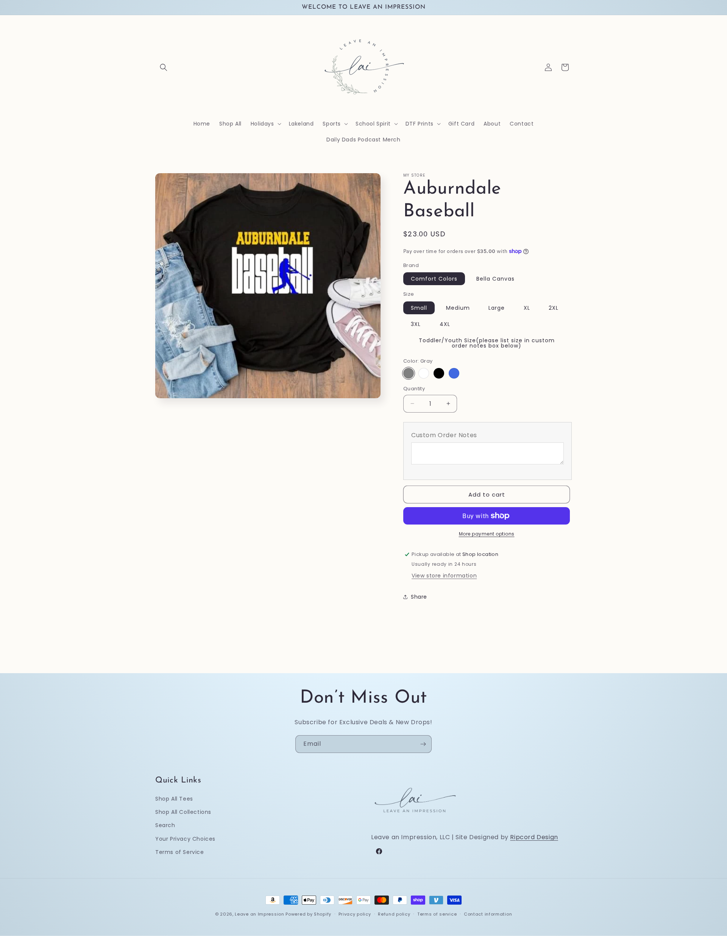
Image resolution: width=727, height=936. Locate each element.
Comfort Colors (434, 279)
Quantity (414, 388)
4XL (445, 324)
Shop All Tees (174, 799)
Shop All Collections (183, 812)
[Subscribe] (423, 744)
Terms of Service (179, 852)
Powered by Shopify (308, 914)
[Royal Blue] (454, 373)
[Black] (439, 373)
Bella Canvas (495, 279)
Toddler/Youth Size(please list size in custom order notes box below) (487, 343)
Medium (458, 308)
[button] (163, 67)
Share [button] (419, 597)
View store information (444, 575)
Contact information (488, 914)
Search (165, 825)
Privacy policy (355, 914)
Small (419, 308)
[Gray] (408, 373)
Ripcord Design (534, 837)
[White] (423, 373)
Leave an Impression (259, 914)
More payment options (487, 534)
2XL (554, 308)
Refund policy (394, 914)
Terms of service (437, 914)
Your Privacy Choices (185, 839)
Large (496, 308)
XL (527, 308)
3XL (416, 324)
